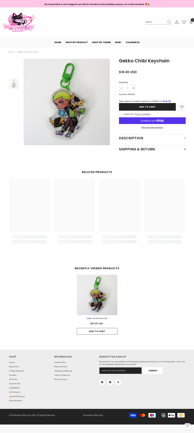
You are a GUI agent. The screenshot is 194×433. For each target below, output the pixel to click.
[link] (30, 236)
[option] (66, 102)
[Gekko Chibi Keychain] (97, 295)
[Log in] (177, 22)
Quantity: (123, 82)
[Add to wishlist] (182, 107)
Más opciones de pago (152, 127)
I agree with (128, 114)
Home (11, 52)
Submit (153, 370)
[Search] (158, 22)
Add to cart (147, 106)
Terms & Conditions (143, 114)
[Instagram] (102, 382)
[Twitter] (118, 382)
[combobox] (156, 22)
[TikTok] (110, 382)
